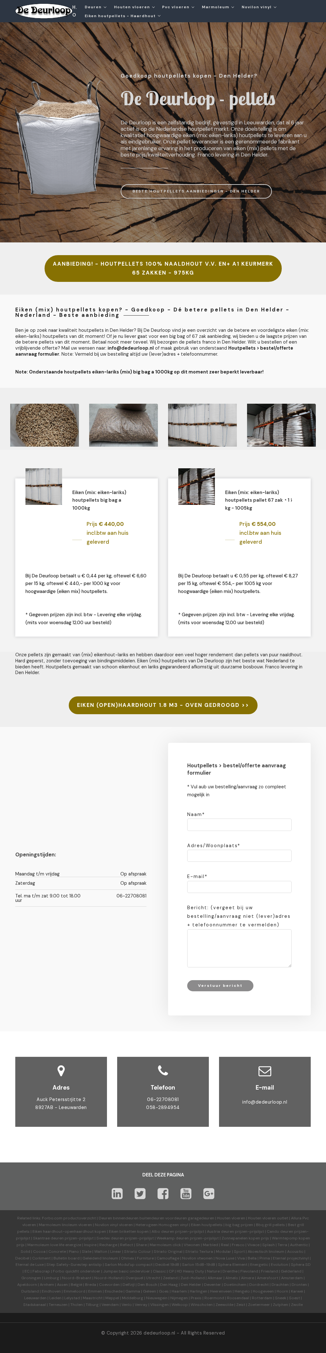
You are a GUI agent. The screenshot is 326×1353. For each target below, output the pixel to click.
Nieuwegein (156, 1298)
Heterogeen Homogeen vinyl (162, 1224)
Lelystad (72, 1298)
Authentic (299, 1244)
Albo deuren (163, 1231)
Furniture (145, 1258)
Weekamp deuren (173, 1238)
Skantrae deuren (48, 1238)
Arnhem (47, 1284)
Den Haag (169, 1284)
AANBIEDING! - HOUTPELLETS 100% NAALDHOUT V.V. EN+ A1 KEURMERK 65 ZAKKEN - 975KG (163, 268)
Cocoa (39, 1251)
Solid (25, 1251)
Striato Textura (199, 1251)
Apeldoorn (27, 1284)
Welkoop (180, 1304)
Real (225, 1244)
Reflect (126, 1244)
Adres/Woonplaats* (213, 845)
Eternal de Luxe (30, 1264)
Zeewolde (224, 1304)
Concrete (57, 1251)
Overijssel (134, 1277)
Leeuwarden (35, 1298)
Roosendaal (238, 1298)
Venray (141, 1304)
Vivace (253, 1244)
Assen (62, 1284)
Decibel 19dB (167, 1264)
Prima (264, 1258)
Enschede (114, 1291)
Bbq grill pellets (270, 1224)
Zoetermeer (259, 1304)
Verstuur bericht (220, 985)
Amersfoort (267, 1277)
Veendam (110, 1304)
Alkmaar (215, 1277)
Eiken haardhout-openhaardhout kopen (69, 1231)
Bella (252, 1258)
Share (141, 1244)
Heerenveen (221, 1291)
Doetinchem (235, 1284)
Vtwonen (192, 1244)
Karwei (297, 1291)
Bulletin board (66, 1258)
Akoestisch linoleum (266, 1251)
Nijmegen (179, 1298)
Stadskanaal (34, 1304)
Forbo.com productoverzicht (69, 1218)
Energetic (258, 1264)
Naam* (196, 814)
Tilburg (92, 1304)
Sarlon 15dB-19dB (198, 1264)
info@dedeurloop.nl (264, 1102)
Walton (100, 1251)
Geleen (149, 1291)
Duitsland (30, 1291)
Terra (282, 1244)
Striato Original (168, 1251)
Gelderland (291, 1271)
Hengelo (242, 1291)
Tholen (76, 1304)
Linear (115, 1251)
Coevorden (109, 1284)
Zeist (240, 1304)
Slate (86, 1251)
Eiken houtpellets (207, 1224)
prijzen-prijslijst (189, 1231)
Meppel (112, 1298)
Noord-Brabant (76, 1277)
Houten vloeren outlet (268, 1218)
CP (171, 1271)
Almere (247, 1277)
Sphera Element (232, 1264)
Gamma (132, 1291)
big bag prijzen (239, 1224)
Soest (294, 1298)
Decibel (22, 1258)
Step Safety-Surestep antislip (74, 1264)
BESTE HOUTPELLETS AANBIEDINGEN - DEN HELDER (196, 191)
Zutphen (280, 1304)
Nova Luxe (225, 1258)
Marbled (210, 1244)
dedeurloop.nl (159, 1333)
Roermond (214, 1298)
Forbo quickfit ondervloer (76, 1271)
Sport (239, 1251)
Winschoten (202, 1304)
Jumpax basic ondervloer (126, 1271)
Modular (223, 1251)
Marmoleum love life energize (54, 1244)
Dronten (299, 1284)
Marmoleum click (165, 1244)
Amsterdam (292, 1277)
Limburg (51, 1277)
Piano (74, 1251)
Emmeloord (74, 1291)
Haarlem (179, 1291)
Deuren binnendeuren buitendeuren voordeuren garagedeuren (156, 1218)
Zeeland (170, 1277)
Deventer (212, 1284)
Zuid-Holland (193, 1277)
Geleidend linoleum (100, 1258)
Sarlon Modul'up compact (128, 1264)
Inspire (90, 1244)
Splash (268, 1244)
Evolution (279, 1264)
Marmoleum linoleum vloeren (65, 1224)
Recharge (108, 1244)
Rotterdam (262, 1298)
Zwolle (297, 1304)
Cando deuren (280, 1231)
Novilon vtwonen (197, 1258)
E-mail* (197, 876)
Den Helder (191, 1284)
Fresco (238, 1244)
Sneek (280, 1298)
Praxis (196, 1298)
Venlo (127, 1304)
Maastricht (93, 1298)
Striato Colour (137, 1251)
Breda (90, 1284)
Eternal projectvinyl (291, 1258)
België (76, 1284)
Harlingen (198, 1291)
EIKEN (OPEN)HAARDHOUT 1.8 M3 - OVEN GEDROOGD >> (163, 705)
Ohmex (127, 1258)
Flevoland (249, 1271)
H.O (74, 11)
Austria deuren (220, 1231)
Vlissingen (159, 1304)
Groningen (31, 1277)
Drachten (280, 1284)
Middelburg (132, 1298)
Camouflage (168, 1258)
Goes (164, 1291)
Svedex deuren (110, 1238)
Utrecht (153, 1277)
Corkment (41, 1258)
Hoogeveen (263, 1291)
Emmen (95, 1291)
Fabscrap (41, 1271)
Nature (213, 1271)
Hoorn (282, 1291)
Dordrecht (259, 1284)
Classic (159, 1271)
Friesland (269, 1271)
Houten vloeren (231, 1218)
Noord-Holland (108, 1277)
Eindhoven (51, 1291)
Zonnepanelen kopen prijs (245, 1238)
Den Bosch (147, 1284)
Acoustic (295, 1251)
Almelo (231, 1277)
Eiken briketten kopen (129, 1231)
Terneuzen (58, 1304)
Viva (241, 1258)
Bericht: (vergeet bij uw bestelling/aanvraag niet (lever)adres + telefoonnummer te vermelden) (239, 916)
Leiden (55, 1298)
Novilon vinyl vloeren (114, 1224)
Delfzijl (129, 1284)
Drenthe (230, 1271)
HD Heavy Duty (190, 1271)
